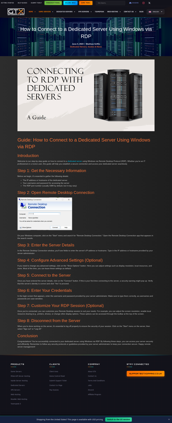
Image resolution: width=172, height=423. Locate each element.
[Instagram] (143, 3)
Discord (91, 390)
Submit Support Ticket (58, 380)
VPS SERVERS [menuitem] (83, 12)
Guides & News (95, 47)
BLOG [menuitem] (141, 12)
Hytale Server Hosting (19, 380)
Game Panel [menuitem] (86, 3)
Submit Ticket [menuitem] (36, 3)
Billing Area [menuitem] (70, 3)
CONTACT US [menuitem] (129, 12)
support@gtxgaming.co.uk (145, 374)
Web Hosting (15, 394)
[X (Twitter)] (149, 3)
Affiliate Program (94, 394)
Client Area (53, 371)
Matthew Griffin (93, 44)
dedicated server (75, 161)
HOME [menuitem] (31, 12)
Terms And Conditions (96, 380)
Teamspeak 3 (16, 404)
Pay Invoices (54, 390)
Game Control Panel (57, 376)
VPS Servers (15, 390)
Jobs (90, 385)
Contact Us (92, 376)
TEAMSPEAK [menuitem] (99, 12)
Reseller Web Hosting (19, 399)
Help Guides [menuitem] (22, 3)
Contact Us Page (55, 385)
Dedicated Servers (78, 47)
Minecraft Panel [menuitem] (53, 3)
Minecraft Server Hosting (20, 376)
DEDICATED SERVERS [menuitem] (64, 12)
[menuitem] (155, 11)
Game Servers (16, 371)
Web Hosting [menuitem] (112, 12)
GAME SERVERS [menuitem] (45, 12)
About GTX (92, 371)
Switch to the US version (118, 419)
